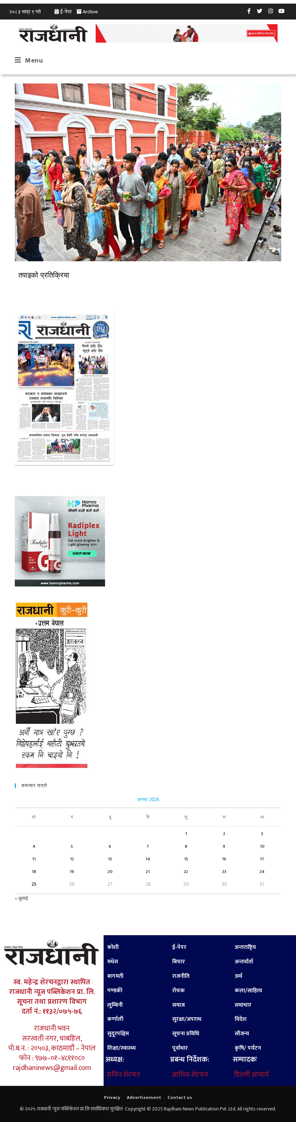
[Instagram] (270, 10)
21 (148, 871)
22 (186, 871)
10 (262, 846)
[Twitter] (259, 10)
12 (72, 859)
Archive (90, 12)
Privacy (112, 1097)
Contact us (179, 1097)
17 (262, 859)
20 (110, 871)
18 (34, 871)
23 (224, 871)
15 (186, 859)
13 (110, 859)
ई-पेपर (66, 12)
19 (72, 871)
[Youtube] (281, 10)
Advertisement (144, 1097)
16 (224, 859)
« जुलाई (21, 898)
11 (34, 859)
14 (147, 859)
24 (262, 871)
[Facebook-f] (249, 10)
